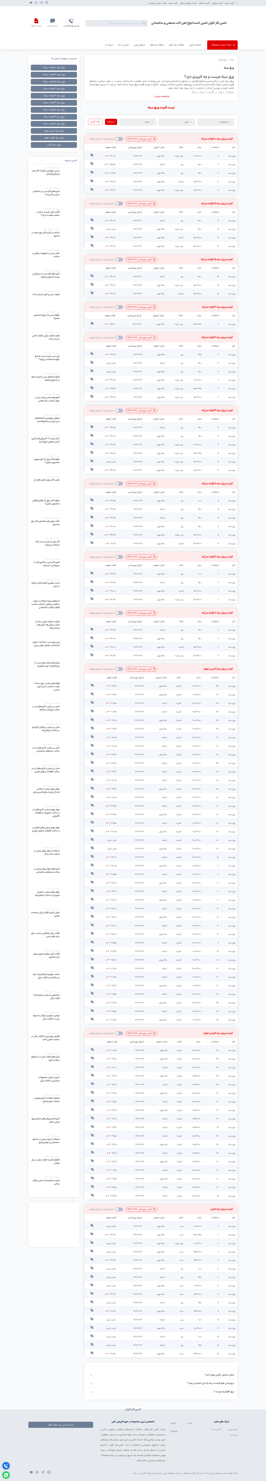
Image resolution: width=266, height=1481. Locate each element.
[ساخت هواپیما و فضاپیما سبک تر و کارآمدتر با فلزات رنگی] (54, 979)
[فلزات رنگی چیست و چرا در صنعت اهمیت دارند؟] (54, 217)
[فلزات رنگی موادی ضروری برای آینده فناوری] (54, 959)
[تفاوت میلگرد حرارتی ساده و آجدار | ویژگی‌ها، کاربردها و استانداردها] (54, 629)
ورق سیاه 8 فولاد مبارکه (53, 123)
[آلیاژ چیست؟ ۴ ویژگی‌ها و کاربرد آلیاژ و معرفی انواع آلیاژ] (54, 444)
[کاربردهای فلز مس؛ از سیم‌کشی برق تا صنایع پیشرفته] (54, 279)
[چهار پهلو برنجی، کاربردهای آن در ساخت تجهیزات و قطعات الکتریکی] (54, 814)
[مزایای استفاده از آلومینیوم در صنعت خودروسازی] (54, 1103)
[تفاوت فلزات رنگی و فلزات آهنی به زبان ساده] (54, 341)
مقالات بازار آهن (176, 45)
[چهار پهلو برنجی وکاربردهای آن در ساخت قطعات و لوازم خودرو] (54, 835)
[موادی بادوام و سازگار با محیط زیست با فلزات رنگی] (54, 1020)
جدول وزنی (233, 1429)
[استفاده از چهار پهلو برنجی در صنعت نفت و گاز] (54, 856)
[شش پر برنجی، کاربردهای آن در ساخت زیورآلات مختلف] (54, 711)
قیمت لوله (173, 3)
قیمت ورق (229, 3)
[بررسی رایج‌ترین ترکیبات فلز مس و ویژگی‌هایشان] (54, 176)
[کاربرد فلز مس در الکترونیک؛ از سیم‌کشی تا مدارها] (54, 567)
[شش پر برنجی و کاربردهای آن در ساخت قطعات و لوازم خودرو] (54, 773)
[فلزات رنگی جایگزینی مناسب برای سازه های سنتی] (54, 938)
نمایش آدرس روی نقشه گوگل (61, 1424)
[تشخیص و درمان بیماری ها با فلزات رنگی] (54, 1000)
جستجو (111, 122)
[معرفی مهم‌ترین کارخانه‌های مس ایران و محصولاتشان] (54, 423)
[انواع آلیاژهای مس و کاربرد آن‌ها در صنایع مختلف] (54, 382)
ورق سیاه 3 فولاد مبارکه (54, 95)
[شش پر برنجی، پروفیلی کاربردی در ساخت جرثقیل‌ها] (54, 732)
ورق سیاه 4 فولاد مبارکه (53, 102)
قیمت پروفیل (217, 3)
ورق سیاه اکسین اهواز (54, 130)
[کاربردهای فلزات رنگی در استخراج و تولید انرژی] (54, 1062)
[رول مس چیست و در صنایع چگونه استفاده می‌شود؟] (54, 361)
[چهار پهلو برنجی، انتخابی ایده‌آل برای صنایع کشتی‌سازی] (54, 794)
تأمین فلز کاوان (151, 1429)
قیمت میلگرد (204, 3)
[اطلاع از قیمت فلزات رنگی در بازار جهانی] (54, 1165)
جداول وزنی (139, 45)
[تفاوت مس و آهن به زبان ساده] (54, 299)
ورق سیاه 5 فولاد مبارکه (53, 109)
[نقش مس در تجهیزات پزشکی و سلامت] (54, 258)
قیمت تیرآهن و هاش (187, 3)
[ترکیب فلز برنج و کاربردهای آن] (54, 485)
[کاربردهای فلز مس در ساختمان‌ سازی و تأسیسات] (54, 196)
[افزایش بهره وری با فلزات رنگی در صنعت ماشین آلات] (54, 1041)
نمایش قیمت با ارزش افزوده (119, 139)
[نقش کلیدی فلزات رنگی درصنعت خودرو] (54, 917)
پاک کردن (95, 122)
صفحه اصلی (195, 45)
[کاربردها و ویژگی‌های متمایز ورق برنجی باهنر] (54, 1124)
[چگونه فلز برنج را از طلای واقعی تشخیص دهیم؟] (54, 505)
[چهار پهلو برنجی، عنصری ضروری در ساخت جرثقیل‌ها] (54, 897)
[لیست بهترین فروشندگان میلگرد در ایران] (54, 588)
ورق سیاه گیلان (54, 144)
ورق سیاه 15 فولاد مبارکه (54, 81)
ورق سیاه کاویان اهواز (54, 137)
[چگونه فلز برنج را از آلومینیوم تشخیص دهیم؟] (54, 464)
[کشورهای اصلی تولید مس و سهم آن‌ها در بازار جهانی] (54, 402)
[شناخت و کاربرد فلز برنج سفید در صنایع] (54, 237)
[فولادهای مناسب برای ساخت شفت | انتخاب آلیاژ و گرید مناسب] (54, 691)
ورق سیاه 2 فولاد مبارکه (53, 88)
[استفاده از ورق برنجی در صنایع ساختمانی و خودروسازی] (54, 1144)
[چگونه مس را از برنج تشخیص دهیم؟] (54, 320)
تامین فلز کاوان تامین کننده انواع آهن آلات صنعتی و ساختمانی (189, 23)
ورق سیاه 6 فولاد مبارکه (53, 116)
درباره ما (109, 45)
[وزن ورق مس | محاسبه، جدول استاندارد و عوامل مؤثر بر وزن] (54, 650)
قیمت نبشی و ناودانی (157, 3)
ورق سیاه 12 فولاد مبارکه (54, 74)
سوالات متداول (157, 45)
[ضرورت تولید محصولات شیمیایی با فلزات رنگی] (54, 1082)
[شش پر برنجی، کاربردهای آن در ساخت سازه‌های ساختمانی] (54, 753)
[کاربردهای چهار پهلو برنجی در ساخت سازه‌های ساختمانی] (54, 876)
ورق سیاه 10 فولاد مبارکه (54, 67)
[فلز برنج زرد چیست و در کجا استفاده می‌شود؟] (54, 546)
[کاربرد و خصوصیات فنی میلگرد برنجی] (54, 1185)
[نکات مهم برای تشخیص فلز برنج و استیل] (54, 526)
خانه (232, 59)
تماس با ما (123, 45)
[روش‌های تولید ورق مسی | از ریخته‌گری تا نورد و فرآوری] (54, 670)
